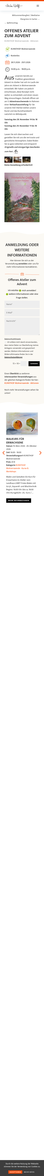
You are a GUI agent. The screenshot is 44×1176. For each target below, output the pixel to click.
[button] (38, 7)
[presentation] (40, 452)
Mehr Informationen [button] (18, 500)
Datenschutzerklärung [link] (13, 357)
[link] (14, 6)
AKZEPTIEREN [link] (15, 1172)
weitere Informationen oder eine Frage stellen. (23, 296)
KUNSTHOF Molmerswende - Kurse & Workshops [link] (17, 468)
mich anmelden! (29, 290)
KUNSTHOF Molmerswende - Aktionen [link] (21, 41)
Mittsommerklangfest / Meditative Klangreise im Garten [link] (26, 17)
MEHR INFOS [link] (29, 1172)
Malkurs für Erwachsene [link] (15, 441)
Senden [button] (34, 363)
